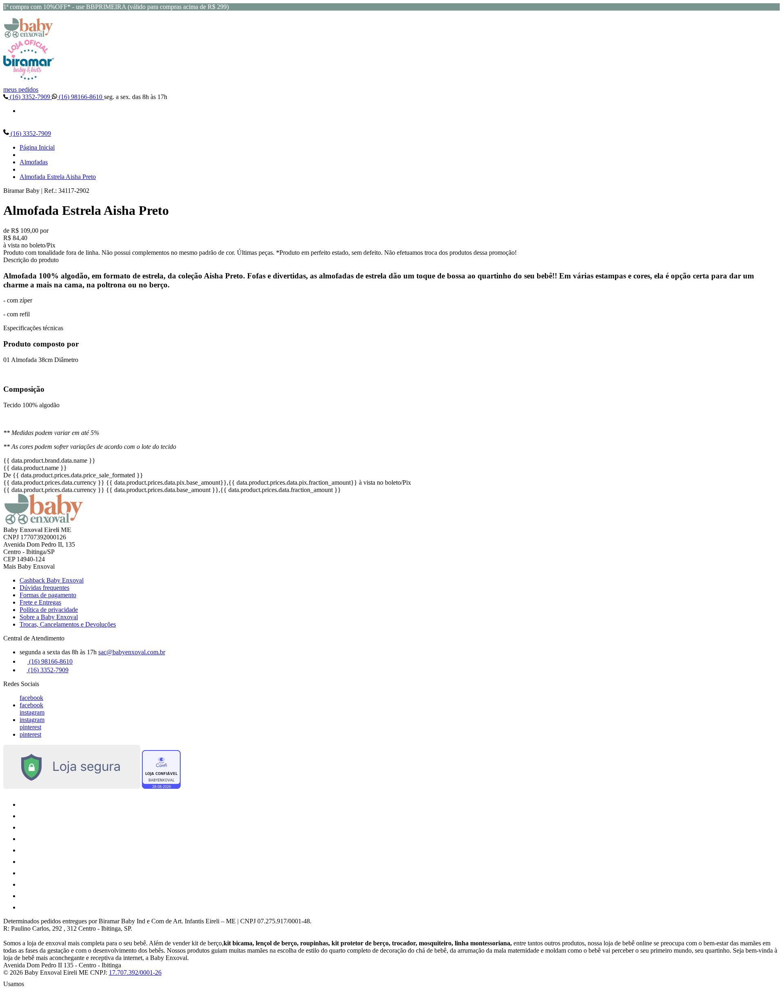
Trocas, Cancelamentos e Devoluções (68, 624)
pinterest (30, 727)
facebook (31, 697)
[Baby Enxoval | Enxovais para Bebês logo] (28, 35)
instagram (32, 712)
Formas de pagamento (48, 595)
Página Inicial (37, 147)
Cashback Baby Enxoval (52, 580)
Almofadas (34, 162)
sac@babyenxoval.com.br (131, 652)
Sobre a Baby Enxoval (49, 617)
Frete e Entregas (40, 602)
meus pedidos (20, 89)
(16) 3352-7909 (30, 96)
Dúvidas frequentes (44, 587)
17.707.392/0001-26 (135, 972)
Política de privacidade (49, 609)
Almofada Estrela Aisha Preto (58, 176)
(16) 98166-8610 (80, 96)
